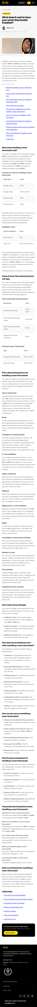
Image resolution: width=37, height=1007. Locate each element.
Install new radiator (10, 911)
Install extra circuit (10, 919)
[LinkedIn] (28, 996)
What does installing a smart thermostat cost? (18, 89)
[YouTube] (32, 996)
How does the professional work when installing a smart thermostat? (18, 110)
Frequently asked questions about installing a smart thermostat (20, 128)
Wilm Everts (10, 28)
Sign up (5, 962)
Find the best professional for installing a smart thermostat (19, 122)
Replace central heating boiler (13, 907)
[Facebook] (20, 996)
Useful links (10, 139)
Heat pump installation (11, 915)
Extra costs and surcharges (15, 105)
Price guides (7, 9)
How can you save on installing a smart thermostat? (18, 116)
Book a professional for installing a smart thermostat (19, 134)
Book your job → (11, 933)
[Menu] (33, 3)
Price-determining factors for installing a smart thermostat (19, 101)
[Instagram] (24, 996)
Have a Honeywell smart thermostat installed (18, 899)
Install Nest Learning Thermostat (14, 903)
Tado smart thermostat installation (15, 895)
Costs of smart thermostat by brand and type (19, 95)
